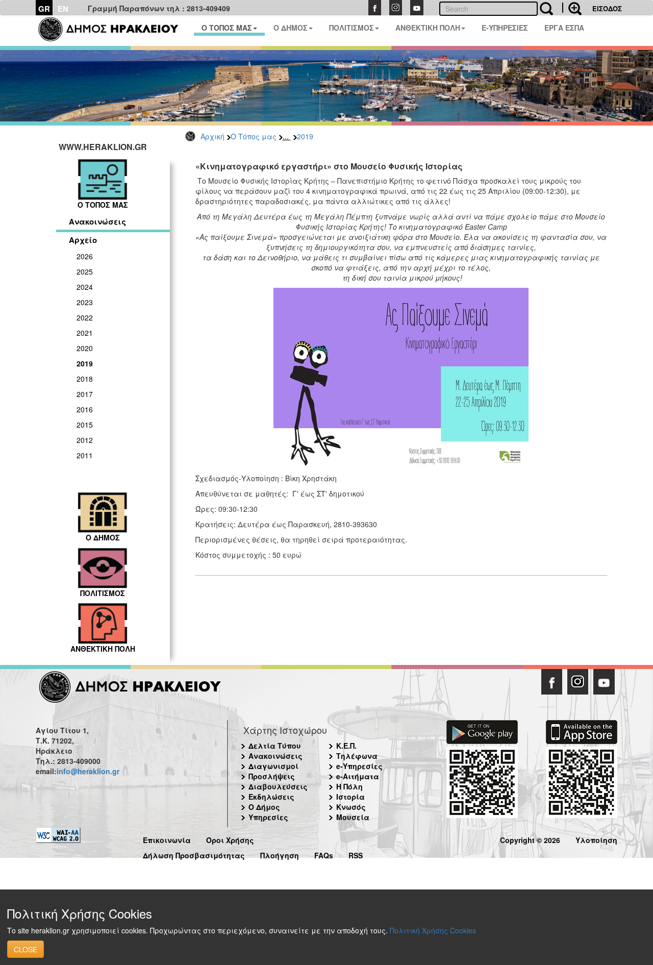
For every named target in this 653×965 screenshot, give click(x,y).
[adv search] (572, 8)
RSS (355, 854)
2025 (85, 271)
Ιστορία (350, 796)
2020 (85, 348)
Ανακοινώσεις (97, 221)
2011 (85, 455)
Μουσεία (352, 817)
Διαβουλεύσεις (278, 786)
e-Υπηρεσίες (359, 766)
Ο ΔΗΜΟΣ (290, 27)
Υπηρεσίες (268, 817)
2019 (305, 136)
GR (44, 8)
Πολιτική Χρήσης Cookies (433, 930)
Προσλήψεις (271, 776)
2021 (85, 333)
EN (63, 8)
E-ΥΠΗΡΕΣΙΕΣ (505, 27)
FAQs (323, 854)
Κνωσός (351, 807)
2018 (85, 379)
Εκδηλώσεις (271, 796)
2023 (85, 302)
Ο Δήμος (264, 807)
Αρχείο (83, 239)
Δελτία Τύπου (274, 745)
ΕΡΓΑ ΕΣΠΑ (564, 27)
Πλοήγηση (279, 854)
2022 (85, 317)
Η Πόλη (349, 786)
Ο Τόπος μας (254, 136)
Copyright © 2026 (530, 839)
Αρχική (212, 136)
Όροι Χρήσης (230, 839)
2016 (85, 409)
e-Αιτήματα (357, 776)
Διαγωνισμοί (273, 766)
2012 (85, 440)
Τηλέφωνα (357, 756)
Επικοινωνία (167, 839)
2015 (85, 424)
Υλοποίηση (596, 839)
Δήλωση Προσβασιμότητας (194, 854)
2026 (85, 256)
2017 (85, 394)
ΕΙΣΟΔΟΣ (607, 8)
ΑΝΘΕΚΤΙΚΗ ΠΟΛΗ (427, 27)
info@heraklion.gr (88, 771)
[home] (114, 30)
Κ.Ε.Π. (346, 745)
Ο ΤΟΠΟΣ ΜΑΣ (227, 27)
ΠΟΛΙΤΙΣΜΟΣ (351, 27)
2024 (85, 287)
